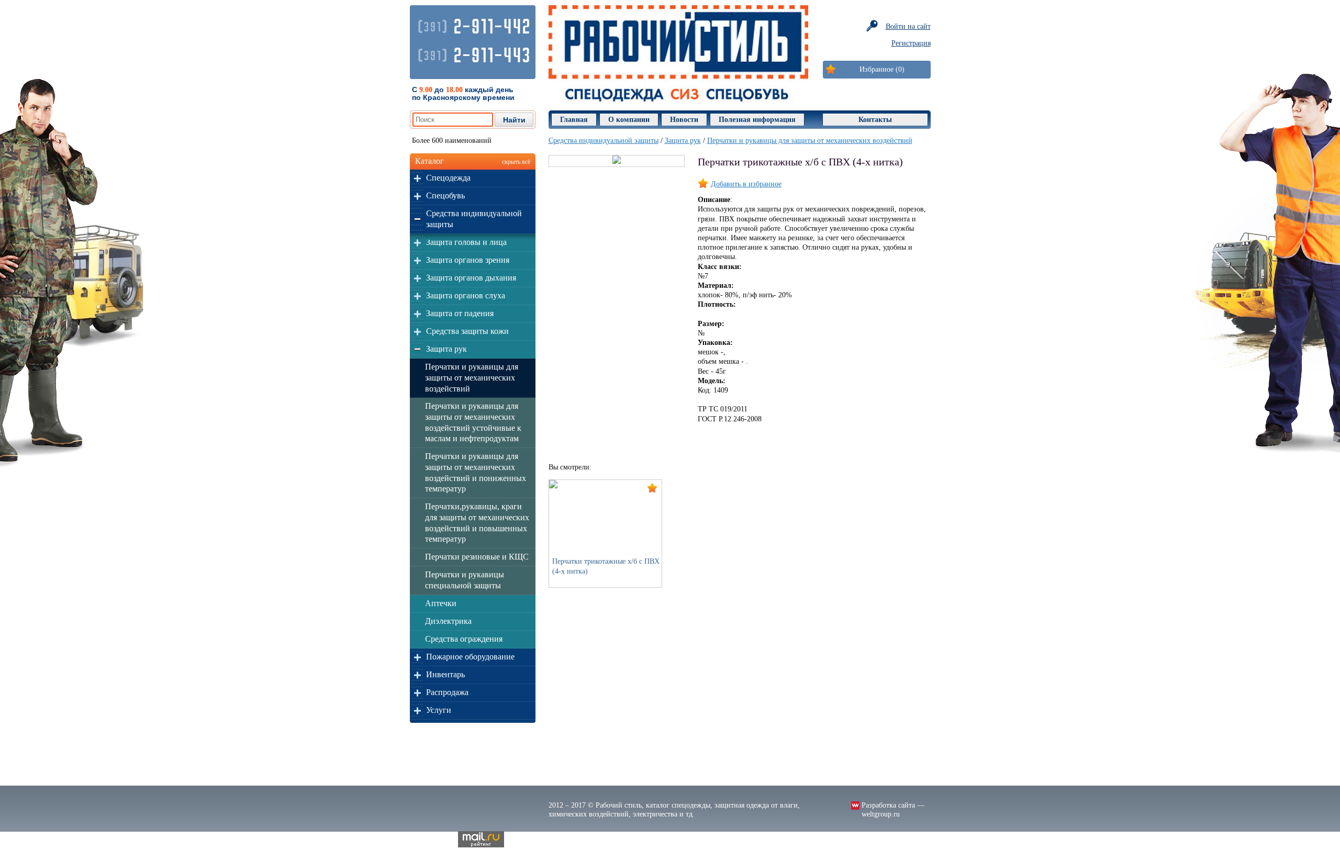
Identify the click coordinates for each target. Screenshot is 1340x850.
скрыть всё (516, 161)
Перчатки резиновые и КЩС (477, 556)
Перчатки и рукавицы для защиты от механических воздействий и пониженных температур (475, 472)
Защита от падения (460, 313)
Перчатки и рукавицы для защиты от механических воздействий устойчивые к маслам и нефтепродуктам (473, 422)
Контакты (875, 120)
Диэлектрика (448, 621)
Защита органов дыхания (471, 277)
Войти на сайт (908, 26)
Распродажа (447, 692)
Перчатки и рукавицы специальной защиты (464, 580)
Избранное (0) (881, 69)
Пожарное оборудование (470, 656)
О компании (629, 120)
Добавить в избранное (746, 184)
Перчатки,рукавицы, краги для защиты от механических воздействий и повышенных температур (477, 522)
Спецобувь (445, 195)
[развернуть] (417, 178)
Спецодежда (448, 177)
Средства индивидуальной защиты (474, 219)
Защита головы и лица (466, 242)
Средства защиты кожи (467, 331)
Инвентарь (445, 674)
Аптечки (440, 603)
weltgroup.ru (881, 814)
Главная (574, 120)
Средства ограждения (463, 638)
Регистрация (911, 43)
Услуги (438, 710)
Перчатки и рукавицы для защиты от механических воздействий (471, 377)
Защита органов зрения (467, 259)
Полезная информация (757, 120)
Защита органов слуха (465, 295)
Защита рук (446, 348)
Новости (684, 120)
